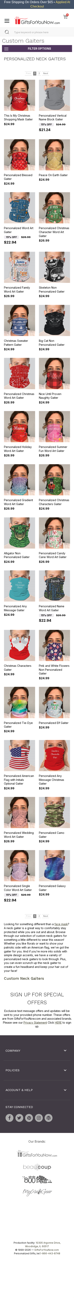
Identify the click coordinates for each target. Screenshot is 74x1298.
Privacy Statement (35, 1022)
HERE (58, 1022)
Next (45, 73)
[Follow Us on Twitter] (19, 1118)
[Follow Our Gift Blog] (48, 1118)
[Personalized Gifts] (37, 19)
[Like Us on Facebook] (9, 1118)
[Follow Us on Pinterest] (29, 1118)
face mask (61, 924)
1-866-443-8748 (50, 1253)
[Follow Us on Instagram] (39, 1118)
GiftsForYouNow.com (46, 1249)
